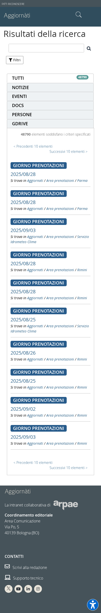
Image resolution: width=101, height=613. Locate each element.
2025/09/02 (23, 409)
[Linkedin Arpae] (28, 589)
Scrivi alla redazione (29, 567)
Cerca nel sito (79, 15)
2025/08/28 (23, 174)
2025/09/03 (23, 230)
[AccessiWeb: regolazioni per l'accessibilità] (93, 605)
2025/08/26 (23, 352)
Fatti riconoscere (13, 4)
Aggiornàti (17, 15)
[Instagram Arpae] (38, 589)
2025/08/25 (23, 319)
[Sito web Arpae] (65, 505)
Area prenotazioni (60, 180)
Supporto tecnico (27, 578)
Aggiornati (35, 180)
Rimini (82, 269)
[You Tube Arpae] (18, 589)
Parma (82, 180)
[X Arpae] (9, 589)
